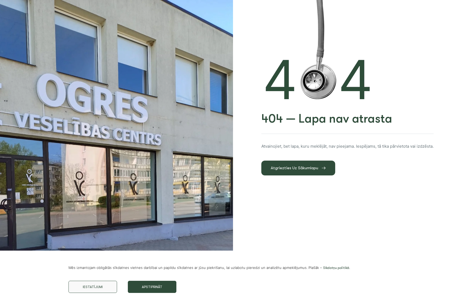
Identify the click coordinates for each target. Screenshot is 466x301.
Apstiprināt (152, 287)
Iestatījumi (93, 287)
